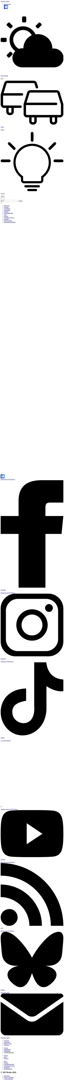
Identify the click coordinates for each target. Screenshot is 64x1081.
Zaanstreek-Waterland (10, 222)
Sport (5, 1057)
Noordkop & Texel (9, 217)
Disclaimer (7, 1076)
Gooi (5, 214)
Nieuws (6, 1055)
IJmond (6, 216)
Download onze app (9, 1066)
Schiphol (6, 219)
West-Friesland (8, 220)
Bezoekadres (7, 1049)
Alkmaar (6, 207)
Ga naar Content (5, 1)
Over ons (6, 1040)
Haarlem (6, 211)
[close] (1, 203)
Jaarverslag (7, 1042)
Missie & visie (8, 1043)
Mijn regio (7, 205)
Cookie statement (8, 1079)
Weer (5, 1061)
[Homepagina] (32, 476)
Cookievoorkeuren (9, 1052)
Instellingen (7, 1051)
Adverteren (7, 1067)
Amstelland (7, 208)
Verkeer (6, 1063)
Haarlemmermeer (8, 213)
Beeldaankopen (8, 1069)
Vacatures (6, 1045)
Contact (6, 1048)
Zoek (21, 201)
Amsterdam (7, 210)
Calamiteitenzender (9, 1064)
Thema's (6, 1058)
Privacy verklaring (9, 1077)
